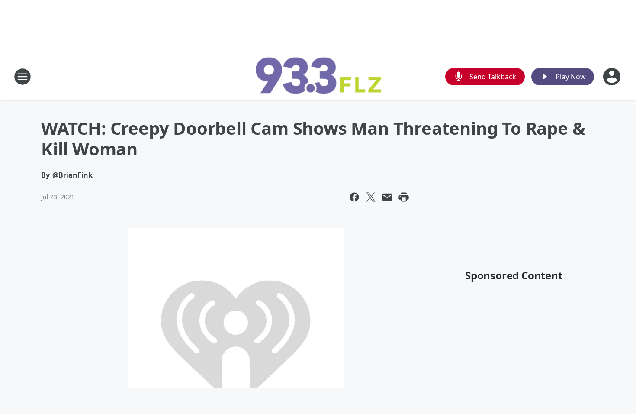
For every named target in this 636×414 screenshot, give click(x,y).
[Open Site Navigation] (22, 76)
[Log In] (612, 76)
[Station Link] (318, 76)
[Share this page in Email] (387, 197)
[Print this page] (404, 197)
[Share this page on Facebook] (354, 197)
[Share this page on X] (371, 197)
